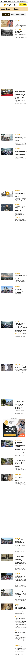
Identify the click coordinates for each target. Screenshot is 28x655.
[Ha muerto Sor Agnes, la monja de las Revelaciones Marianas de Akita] (7, 477)
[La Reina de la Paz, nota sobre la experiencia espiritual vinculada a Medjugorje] (7, 289)
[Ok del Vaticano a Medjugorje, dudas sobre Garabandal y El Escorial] (7, 193)
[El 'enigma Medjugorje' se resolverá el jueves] (7, 367)
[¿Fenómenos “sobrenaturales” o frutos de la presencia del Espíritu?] (7, 607)
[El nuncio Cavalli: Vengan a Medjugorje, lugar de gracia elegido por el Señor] (7, 151)
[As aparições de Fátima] (7, 32)
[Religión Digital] (10, 5)
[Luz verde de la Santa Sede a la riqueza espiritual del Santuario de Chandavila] (7, 461)
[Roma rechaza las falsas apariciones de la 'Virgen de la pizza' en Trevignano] (7, 592)
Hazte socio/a (23, 4)
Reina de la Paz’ (18, 333)
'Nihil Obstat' (19, 218)
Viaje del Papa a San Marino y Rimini (18, 14)
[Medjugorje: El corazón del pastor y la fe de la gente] (7, 276)
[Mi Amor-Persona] (7, 23)
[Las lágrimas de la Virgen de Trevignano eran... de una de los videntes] (7, 137)
